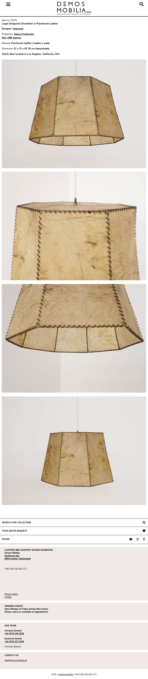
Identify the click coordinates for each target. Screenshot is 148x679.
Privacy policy (11, 594)
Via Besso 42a (12, 556)
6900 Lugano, (12, 558)
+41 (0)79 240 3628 (14, 633)
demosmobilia (66, 674)
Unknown (18, 28)
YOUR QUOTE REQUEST (14, 531)
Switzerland (25, 558)
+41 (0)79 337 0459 (14, 641)
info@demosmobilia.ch (16, 660)
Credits (8, 597)
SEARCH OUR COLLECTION (16, 522)
